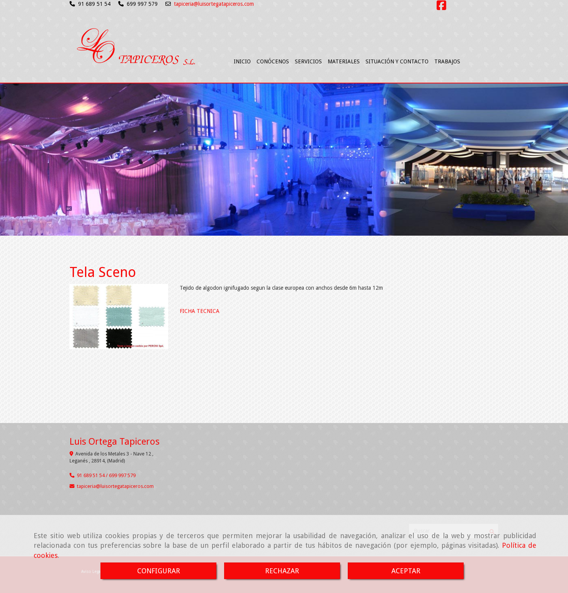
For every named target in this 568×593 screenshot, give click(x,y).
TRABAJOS (447, 61)
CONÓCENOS (273, 61)
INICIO (242, 61)
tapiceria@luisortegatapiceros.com (214, 4)
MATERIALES (344, 61)
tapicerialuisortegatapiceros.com (115, 486)
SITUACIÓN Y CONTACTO (397, 61)
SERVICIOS (308, 61)
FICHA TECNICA (199, 311)
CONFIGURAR (158, 571)
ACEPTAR (405, 571)
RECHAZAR (282, 571)
